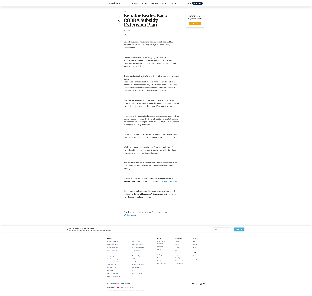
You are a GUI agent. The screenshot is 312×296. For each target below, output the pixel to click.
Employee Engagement (138, 256)
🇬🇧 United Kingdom (129, 287)
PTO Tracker (135, 267)
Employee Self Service (138, 247)
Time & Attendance (112, 247)
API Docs (177, 247)
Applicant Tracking (137, 273)
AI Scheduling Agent (112, 244)
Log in (189, 3)
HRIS (133, 259)
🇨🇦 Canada (120, 287)
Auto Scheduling (111, 267)
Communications (112, 264)
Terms (194, 262)
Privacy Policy (196, 259)
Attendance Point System (114, 259)
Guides (177, 244)
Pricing (174, 3)
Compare (177, 250)
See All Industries (162, 263)
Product (134, 3)
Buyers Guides (179, 263)
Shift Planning (136, 241)
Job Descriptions (180, 261)
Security (177, 258)
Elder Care (160, 258)
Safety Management (112, 273)
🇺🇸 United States (111, 287)
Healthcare (160, 246)
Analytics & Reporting (138, 264)
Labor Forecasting (112, 250)
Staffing (159, 255)
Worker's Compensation (113, 276)
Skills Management (137, 244)
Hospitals (160, 261)
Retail (158, 252)
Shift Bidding (110, 270)
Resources (165, 3)
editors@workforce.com (168, 181)
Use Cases (144, 3)
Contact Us (196, 244)
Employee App (111, 256)
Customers (154, 3)
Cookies (195, 256)
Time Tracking (136, 250)
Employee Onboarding (113, 262)
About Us (195, 241)
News (194, 247)
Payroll (108, 253)
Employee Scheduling (113, 241)
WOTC (134, 270)
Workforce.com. (130, 215)
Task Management (137, 262)
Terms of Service (138, 290)
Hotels (159, 249)
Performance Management (139, 253)
